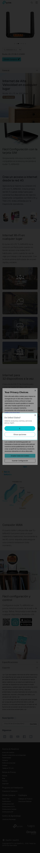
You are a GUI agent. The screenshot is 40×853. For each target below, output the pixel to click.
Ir (19, 428)
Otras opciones (19, 434)
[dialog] (20, 426)
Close (35, 415)
